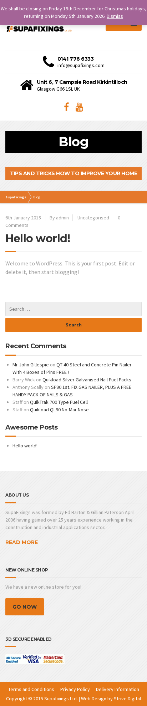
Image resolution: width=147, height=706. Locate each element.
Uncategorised (93, 217)
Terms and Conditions (31, 689)
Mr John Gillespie (30, 364)
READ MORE (21, 542)
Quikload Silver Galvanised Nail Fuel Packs (86, 379)
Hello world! (37, 238)
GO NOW (24, 607)
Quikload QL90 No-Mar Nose (59, 409)
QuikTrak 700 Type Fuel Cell (59, 402)
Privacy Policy (75, 689)
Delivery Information (117, 689)
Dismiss (115, 16)
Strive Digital (127, 698)
